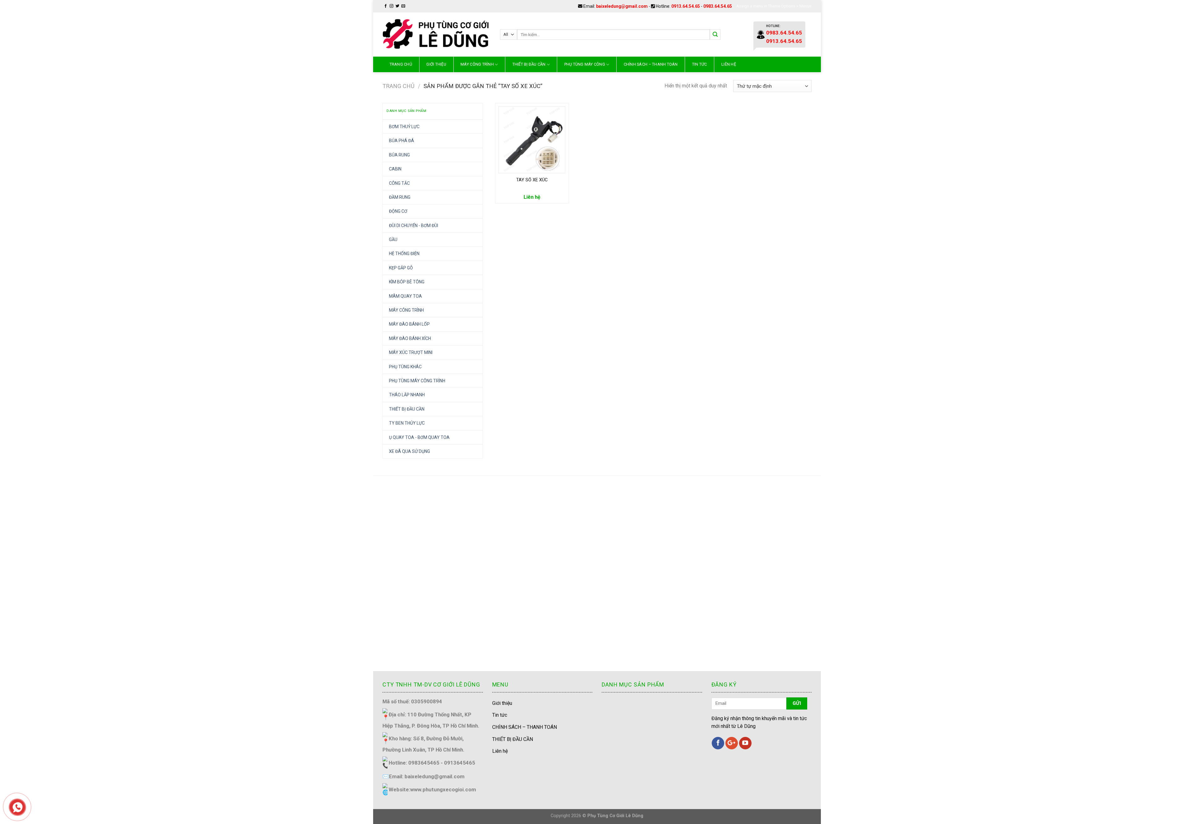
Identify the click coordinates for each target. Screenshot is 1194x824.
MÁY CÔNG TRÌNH (477, 64)
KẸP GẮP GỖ (401, 267)
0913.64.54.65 (685, 6)
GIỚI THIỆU (436, 64)
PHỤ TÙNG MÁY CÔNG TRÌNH (417, 380)
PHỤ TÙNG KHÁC (405, 366)
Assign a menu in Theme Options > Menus (774, 6)
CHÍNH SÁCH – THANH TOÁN (651, 64)
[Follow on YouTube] (745, 743)
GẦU (393, 239)
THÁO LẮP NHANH (407, 394)
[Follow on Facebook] (385, 6)
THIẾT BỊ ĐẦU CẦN (529, 64)
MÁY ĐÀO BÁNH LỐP (409, 324)
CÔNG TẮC (399, 183)
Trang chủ (401, 64)
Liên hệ (728, 64)
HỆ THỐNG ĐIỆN (404, 253)
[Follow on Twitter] (397, 6)
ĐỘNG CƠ (398, 211)
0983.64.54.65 (717, 6)
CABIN (395, 168)
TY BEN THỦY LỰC (407, 423)
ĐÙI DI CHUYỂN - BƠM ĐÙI (413, 225)
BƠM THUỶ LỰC (404, 126)
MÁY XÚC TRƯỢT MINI (411, 352)
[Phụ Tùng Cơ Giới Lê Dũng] (436, 34)
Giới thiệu (502, 703)
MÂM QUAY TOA (405, 296)
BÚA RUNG (399, 154)
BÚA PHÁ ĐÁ (401, 140)
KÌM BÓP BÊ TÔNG (406, 281)
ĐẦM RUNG (399, 197)
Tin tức (699, 64)
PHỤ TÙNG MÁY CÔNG (584, 64)
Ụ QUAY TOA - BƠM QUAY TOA (419, 437)
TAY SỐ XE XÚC (532, 180)
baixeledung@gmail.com (622, 6)
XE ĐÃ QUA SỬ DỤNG (409, 451)
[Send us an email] (403, 6)
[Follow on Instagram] (391, 6)
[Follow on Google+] (731, 743)
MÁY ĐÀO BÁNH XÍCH (410, 338)
